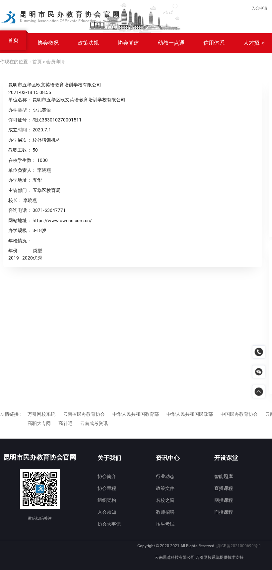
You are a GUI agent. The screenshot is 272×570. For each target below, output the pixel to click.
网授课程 (223, 500)
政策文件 (165, 488)
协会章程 (107, 488)
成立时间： (20, 129)
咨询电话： (20, 210)
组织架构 (107, 500)
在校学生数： (22, 160)
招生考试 (165, 524)
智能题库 (223, 476)
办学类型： (20, 110)
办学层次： (20, 140)
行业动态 (165, 476)
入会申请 (259, 8)
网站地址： (20, 220)
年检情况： (20, 240)
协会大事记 (109, 524)
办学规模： (20, 230)
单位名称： (20, 99)
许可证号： (20, 119)
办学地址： (20, 180)
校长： (15, 200)
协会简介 (107, 476)
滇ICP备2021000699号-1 (238, 546)
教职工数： (20, 150)
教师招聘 (165, 512)
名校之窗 (165, 500)
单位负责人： (22, 170)
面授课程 (223, 512)
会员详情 (55, 61)
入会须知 (107, 512)
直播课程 (223, 488)
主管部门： (20, 190)
